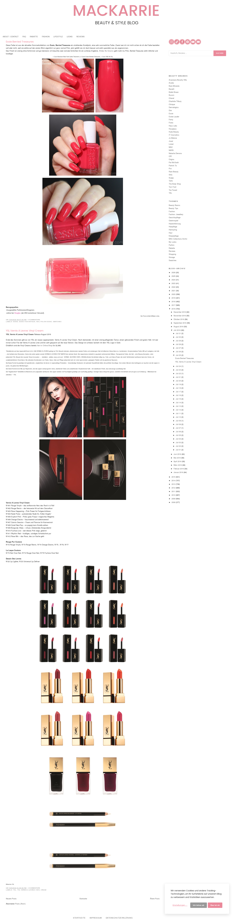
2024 (174, 279)
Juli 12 (178, 409)
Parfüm (171, 245)
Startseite (83, 898)
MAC (171, 147)
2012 (174, 487)
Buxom (171, 95)
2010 (174, 495)
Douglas (17, 313)
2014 (174, 480)
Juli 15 (178, 399)
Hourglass (173, 128)
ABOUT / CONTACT (11, 36)
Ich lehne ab (198, 905)
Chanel (171, 98)
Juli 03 (178, 442)
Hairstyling (173, 229)
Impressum (96, 917)
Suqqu (171, 177)
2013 (174, 484)
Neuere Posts (11, 898)
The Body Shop (175, 183)
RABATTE (34, 36)
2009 (174, 498)
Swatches (57, 321)
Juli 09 (178, 420)
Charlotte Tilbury (175, 101)
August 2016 (179, 326)
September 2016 (180, 323)
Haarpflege (173, 226)
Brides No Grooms (106, 50)
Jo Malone (173, 138)
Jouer (171, 141)
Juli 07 (178, 428)
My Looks (172, 242)
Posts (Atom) (20, 903)
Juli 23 (178, 369)
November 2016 (180, 315)
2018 (174, 301)
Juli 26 (178, 351)
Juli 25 (178, 355)
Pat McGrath (174, 162)
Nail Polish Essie (44, 321)
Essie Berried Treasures (20, 41)
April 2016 (178, 461)
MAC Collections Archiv (178, 238)
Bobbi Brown (174, 92)
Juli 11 (178, 413)
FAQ (24, 36)
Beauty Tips (173, 208)
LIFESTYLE (58, 36)
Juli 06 (178, 431)
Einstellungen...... (180, 905)
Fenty (171, 119)
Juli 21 (178, 377)
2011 (174, 491)
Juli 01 (178, 449)
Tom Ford (172, 187)
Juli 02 (178, 446)
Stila (170, 174)
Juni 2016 (178, 454)
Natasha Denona (175, 153)
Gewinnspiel (173, 220)
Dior (170, 110)
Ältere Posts (155, 898)
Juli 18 (178, 388)
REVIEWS (80, 36)
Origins (171, 159)
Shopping (172, 254)
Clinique (172, 104)
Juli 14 (178, 402)
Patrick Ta (173, 165)
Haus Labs (173, 125)
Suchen (220, 53)
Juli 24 (178, 366)
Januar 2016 (179, 472)
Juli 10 (178, 417)
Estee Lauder (174, 116)
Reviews (172, 251)
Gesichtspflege (174, 217)
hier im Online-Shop (44, 345)
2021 (174, 290)
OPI (170, 156)
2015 (174, 477)
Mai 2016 (177, 457)
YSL (14, 890)
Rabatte (172, 248)
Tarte (171, 180)
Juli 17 (178, 391)
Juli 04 (178, 438)
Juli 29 (178, 340)
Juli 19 (178, 384)
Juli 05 (178, 435)
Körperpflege (174, 236)
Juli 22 (178, 373)
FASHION (46, 36)
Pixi (170, 168)
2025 (174, 276)
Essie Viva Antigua (27, 321)
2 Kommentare (34, 888)
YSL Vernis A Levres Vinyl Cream (25, 330)
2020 (174, 294)
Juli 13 (178, 406)
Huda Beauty (174, 131)
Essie (15, 321)
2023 (174, 283)
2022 (174, 287)
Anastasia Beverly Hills (178, 80)
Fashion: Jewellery (176, 214)
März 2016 (178, 465)
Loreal (171, 144)
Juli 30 (178, 337)
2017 (174, 305)
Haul (170, 232)
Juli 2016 (177, 330)
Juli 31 (178, 333)
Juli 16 (178, 395)
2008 (174, 502)
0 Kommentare (34, 319)
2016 (174, 308)
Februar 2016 (179, 468)
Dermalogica (173, 107)
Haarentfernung (175, 223)
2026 (174, 272)
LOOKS (70, 36)
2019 (174, 298)
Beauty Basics (174, 205)
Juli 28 (178, 344)
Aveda (171, 82)
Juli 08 (178, 424)
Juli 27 (178, 348)
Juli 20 (178, 380)
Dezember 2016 (180, 312)
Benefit (171, 89)
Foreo (171, 122)
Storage (172, 257)
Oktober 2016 (179, 319)
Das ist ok (215, 905)
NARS (171, 150)
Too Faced (173, 190)
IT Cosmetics (174, 135)
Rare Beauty (173, 171)
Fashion (172, 211)
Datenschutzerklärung (119, 917)
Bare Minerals (174, 86)
